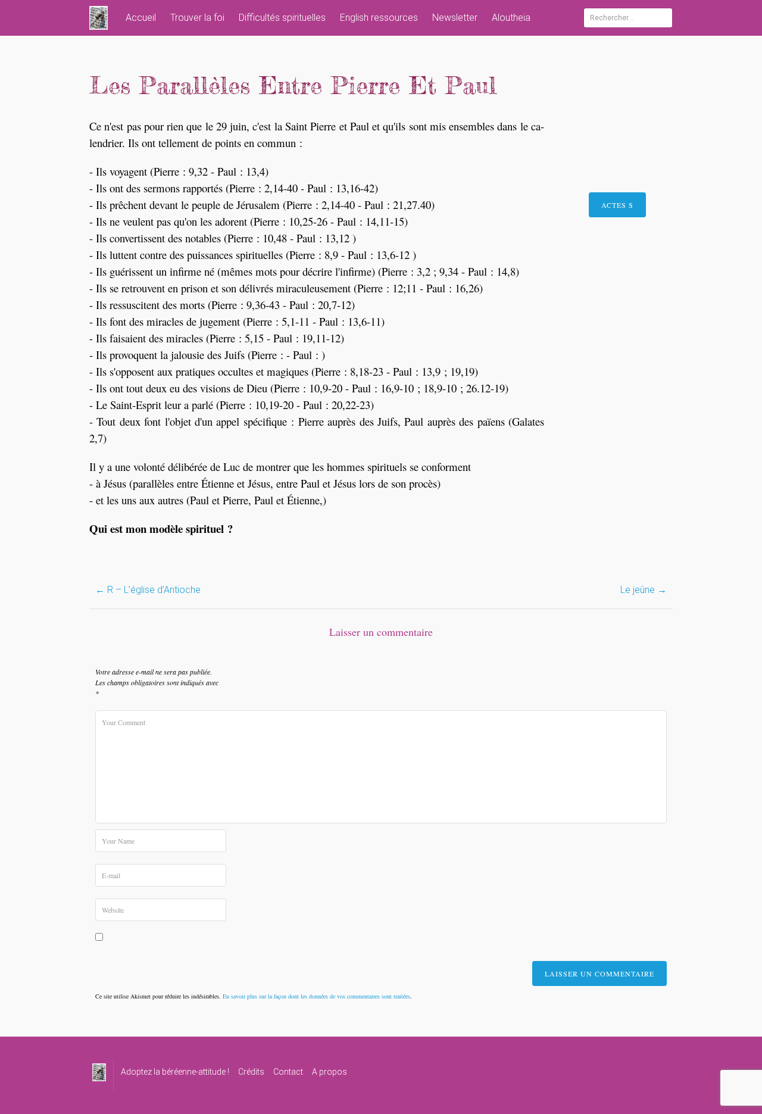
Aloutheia (511, 17)
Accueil (141, 17)
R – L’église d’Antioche (148, 589)
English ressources (379, 17)
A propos (329, 1071)
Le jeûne (643, 589)
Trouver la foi (197, 17)
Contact (288, 1071)
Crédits (251, 1071)
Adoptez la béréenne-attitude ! (175, 1071)
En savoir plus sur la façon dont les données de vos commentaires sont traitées (316, 996)
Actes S (617, 205)
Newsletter (454, 17)
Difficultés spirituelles (282, 17)
